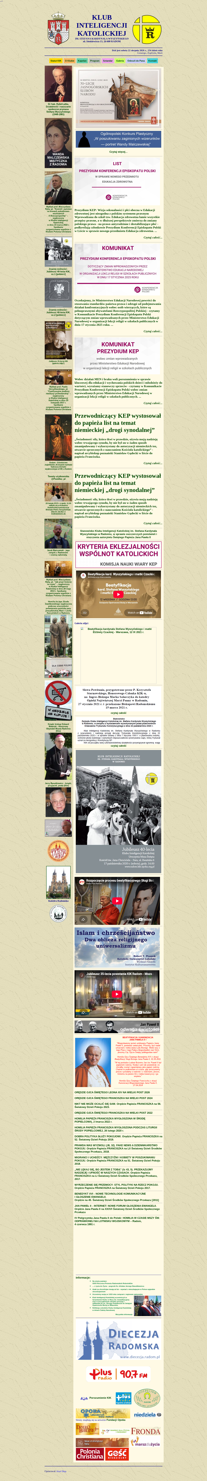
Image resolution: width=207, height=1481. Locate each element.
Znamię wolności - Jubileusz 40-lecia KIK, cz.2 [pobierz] (58, 312)
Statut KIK (55, 60)
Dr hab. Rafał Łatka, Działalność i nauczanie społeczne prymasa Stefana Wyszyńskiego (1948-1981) (58, 109)
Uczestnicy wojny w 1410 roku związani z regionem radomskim (117, 1294)
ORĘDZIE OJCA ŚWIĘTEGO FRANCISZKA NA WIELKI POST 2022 (113, 1112)
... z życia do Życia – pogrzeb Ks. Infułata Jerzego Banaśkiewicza (118, 1286)
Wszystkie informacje (123, 1314)
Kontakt (152, 60)
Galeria (120, 60)
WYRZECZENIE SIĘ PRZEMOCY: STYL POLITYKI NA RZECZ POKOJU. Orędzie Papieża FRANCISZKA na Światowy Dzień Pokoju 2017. (117, 1186)
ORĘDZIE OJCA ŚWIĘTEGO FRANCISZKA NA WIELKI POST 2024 (113, 1098)
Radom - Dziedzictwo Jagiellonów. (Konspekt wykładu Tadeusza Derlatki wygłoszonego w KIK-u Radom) (58, 466)
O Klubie (69, 60)
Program (94, 60)
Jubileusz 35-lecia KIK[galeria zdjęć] (58, 362)
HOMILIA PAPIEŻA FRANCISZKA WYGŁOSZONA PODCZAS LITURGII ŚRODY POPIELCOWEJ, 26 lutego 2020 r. (116, 1129)
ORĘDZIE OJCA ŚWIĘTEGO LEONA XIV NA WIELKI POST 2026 (112, 1092)
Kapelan (82, 60)
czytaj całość (118, 712)
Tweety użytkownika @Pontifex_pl (58, 477)
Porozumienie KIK (100, 1397)
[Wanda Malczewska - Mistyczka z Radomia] (58, 168)
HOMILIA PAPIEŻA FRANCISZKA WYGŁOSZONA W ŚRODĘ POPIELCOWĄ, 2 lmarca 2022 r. (110, 1120)
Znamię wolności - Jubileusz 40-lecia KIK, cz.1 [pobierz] (58, 271)
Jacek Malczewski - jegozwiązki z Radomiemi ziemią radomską (58, 552)
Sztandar (108, 60)
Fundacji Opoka (116, 1419)
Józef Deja (61, 1471)
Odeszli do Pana (136, 60)
